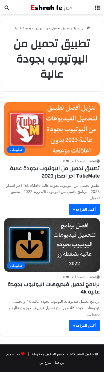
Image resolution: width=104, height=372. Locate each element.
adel (92, 161)
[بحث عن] (6, 9)
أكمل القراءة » (84, 209)
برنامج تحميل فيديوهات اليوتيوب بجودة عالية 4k (53, 288)
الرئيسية (80, 28)
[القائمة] (97, 9)
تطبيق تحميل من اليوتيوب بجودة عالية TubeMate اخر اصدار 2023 (55, 172)
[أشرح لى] (52, 7)
